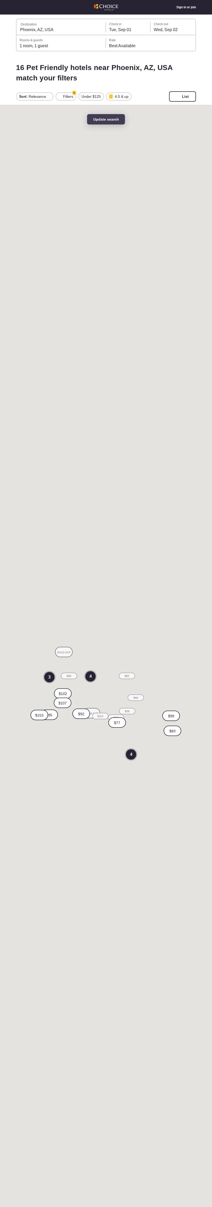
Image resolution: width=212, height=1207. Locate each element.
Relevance (33, 96)
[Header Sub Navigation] (18, 7)
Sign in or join (186, 7)
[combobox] (61, 27)
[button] (63, 693)
